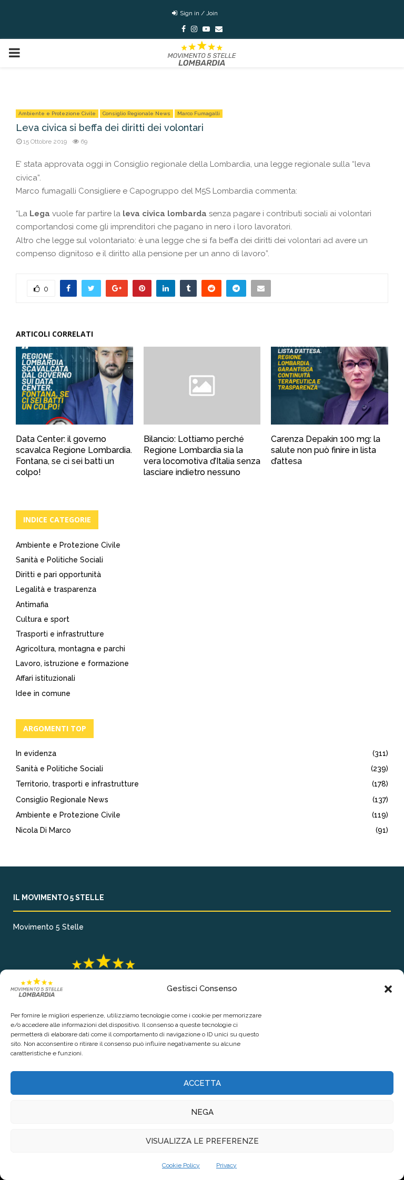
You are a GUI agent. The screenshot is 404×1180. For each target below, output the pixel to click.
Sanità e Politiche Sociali (59, 560)
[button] (388, 989)
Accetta (202, 1083)
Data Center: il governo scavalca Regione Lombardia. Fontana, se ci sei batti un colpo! (74, 455)
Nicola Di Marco (43, 830)
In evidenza (36, 753)
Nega (202, 1112)
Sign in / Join (198, 13)
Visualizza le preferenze (202, 1141)
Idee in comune (43, 693)
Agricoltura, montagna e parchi (70, 648)
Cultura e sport (42, 619)
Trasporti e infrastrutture (60, 634)
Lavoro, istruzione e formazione (72, 663)
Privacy (226, 1165)
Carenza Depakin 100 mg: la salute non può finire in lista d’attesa (325, 450)
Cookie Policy (181, 1165)
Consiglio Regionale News (136, 113)
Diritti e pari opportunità (58, 574)
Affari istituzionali (45, 678)
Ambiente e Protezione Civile (57, 113)
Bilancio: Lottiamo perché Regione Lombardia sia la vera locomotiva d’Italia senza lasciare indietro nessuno (202, 455)
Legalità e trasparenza (56, 589)
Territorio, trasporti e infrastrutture (77, 784)
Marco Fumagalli (198, 113)
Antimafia (32, 604)
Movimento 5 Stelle (48, 927)
